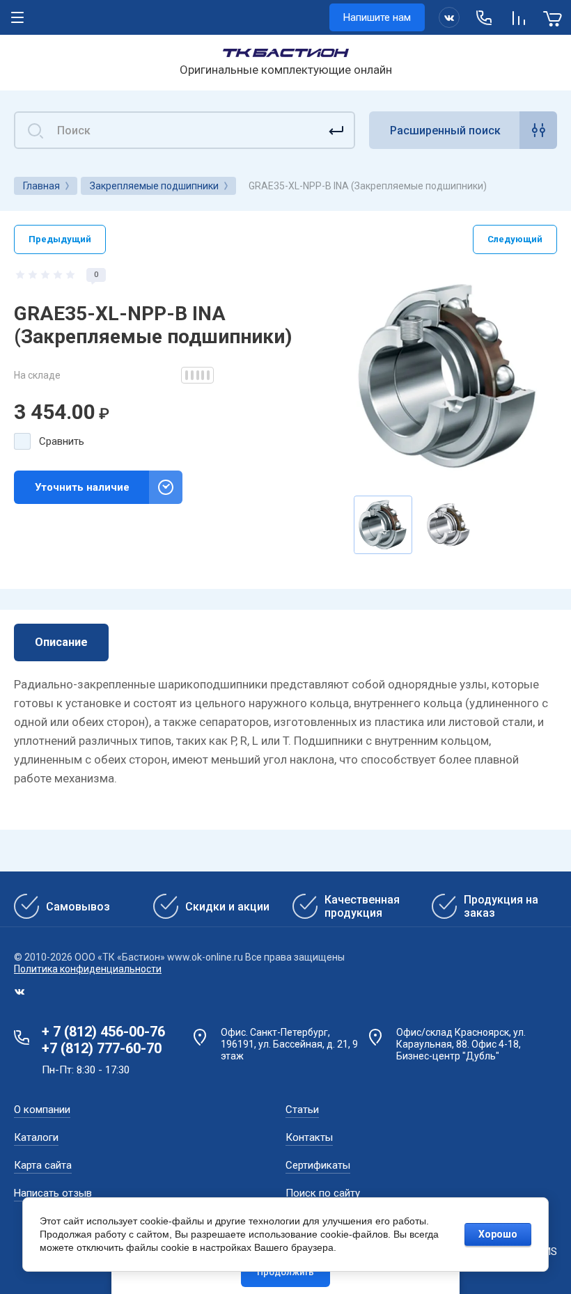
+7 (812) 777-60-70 (102, 1048)
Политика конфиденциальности (88, 969)
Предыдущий (60, 239)
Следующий (514, 239)
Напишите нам (377, 17)
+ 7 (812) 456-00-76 (103, 1031)
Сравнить (61, 441)
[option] (448, 376)
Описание (61, 642)
